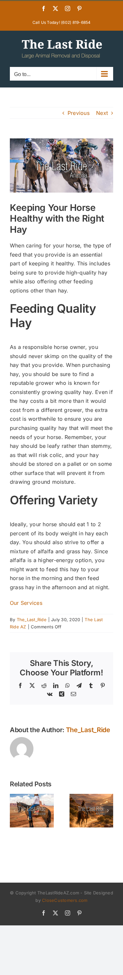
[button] (15, 810)
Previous (79, 113)
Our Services (26, 603)
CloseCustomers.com (64, 900)
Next (102, 113)
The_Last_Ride (32, 619)
